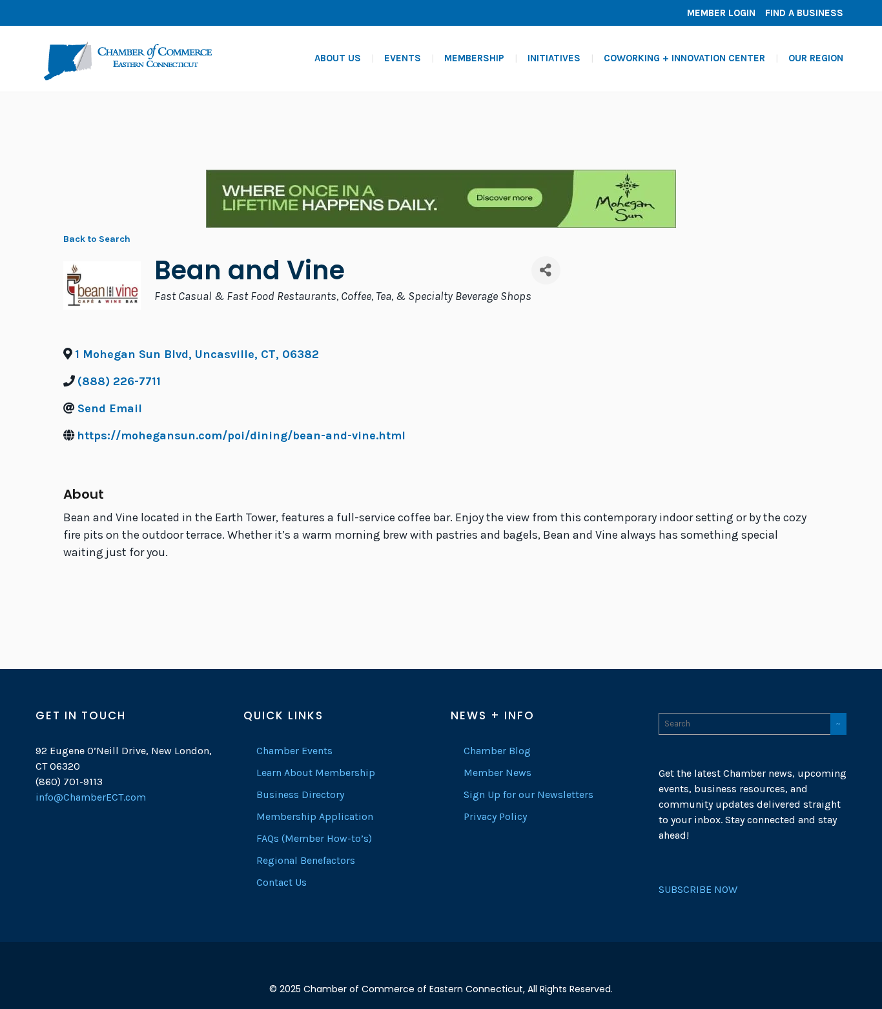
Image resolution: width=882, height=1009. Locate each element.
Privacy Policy (495, 816)
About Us (337, 58)
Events (402, 58)
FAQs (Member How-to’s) (314, 838)
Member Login (721, 13)
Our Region (815, 58)
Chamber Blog (497, 750)
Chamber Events (294, 750)
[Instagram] (87, 13)
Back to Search (96, 239)
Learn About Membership (315, 772)
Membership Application (314, 816)
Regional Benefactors (305, 860)
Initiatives (554, 58)
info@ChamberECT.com (91, 797)
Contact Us (281, 882)
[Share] (545, 270)
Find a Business (804, 13)
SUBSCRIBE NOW (698, 889)
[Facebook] (48, 13)
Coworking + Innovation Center (684, 58)
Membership (474, 58)
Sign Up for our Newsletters (528, 794)
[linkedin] (67, 13)
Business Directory (300, 794)
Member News (497, 772)
